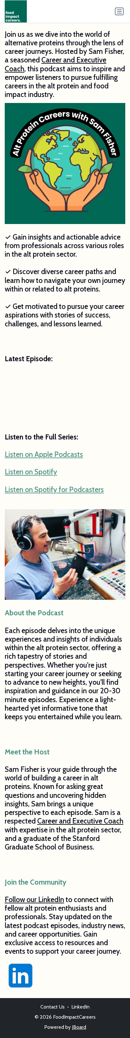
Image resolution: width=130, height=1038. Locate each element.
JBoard (79, 1027)
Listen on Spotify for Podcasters (54, 489)
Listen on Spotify (31, 471)
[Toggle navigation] (119, 11)
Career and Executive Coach (55, 64)
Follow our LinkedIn (34, 899)
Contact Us (52, 1007)
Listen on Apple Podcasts (44, 454)
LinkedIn (80, 1007)
